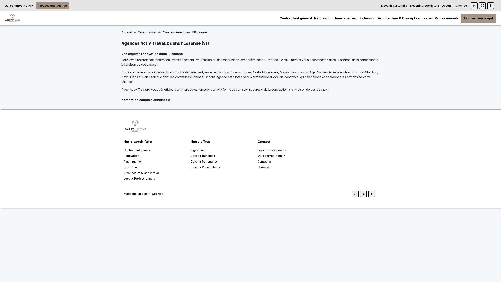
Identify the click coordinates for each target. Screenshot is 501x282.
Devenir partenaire (394, 5)
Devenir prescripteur (424, 5)
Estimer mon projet (478, 18)
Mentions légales (136, 193)
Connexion (265, 167)
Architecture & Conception (399, 18)
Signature (197, 150)
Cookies (157, 193)
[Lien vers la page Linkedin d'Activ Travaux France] (474, 5)
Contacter (264, 161)
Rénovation (323, 18)
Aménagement (346, 18)
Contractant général (296, 18)
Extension (368, 18)
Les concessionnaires (273, 150)
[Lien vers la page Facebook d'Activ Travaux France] (490, 5)
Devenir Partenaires (204, 161)
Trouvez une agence (52, 5)
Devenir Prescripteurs (205, 167)
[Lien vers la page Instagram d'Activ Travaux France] (482, 5)
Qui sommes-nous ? (19, 5)
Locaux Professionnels (440, 18)
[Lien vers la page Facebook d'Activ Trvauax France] (371, 194)
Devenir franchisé (454, 5)
